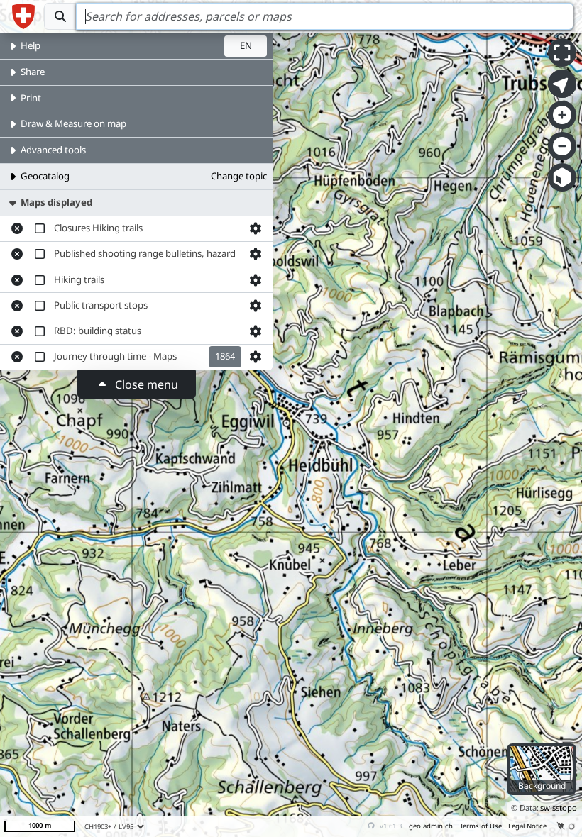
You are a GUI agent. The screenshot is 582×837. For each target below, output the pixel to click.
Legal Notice (527, 826)
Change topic (239, 176)
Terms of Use (481, 826)
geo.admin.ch (431, 826)
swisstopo (558, 807)
